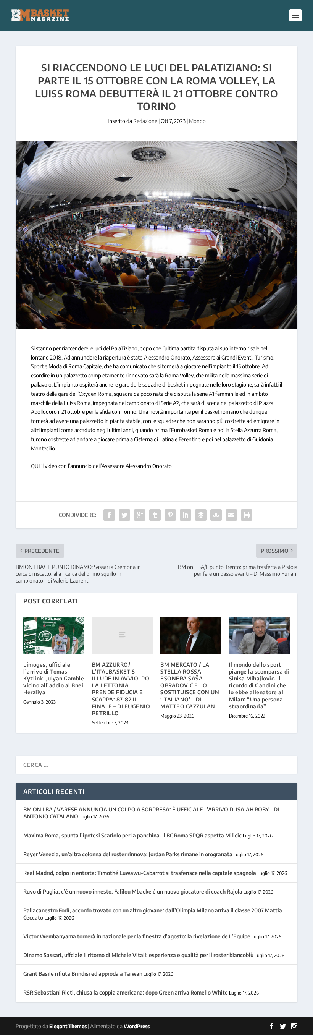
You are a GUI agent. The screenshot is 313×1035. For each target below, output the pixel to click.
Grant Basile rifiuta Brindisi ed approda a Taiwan (82, 973)
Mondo (197, 121)
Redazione (145, 121)
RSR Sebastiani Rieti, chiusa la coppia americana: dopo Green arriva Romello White (125, 992)
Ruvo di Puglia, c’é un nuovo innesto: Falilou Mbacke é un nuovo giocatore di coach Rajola (132, 891)
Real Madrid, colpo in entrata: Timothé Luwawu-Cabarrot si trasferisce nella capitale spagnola (139, 873)
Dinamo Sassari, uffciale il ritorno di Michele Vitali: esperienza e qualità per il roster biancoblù (138, 955)
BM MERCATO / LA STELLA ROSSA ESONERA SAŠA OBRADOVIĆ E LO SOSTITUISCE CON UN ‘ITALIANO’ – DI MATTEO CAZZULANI (189, 685)
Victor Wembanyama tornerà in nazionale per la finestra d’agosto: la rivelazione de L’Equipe (136, 936)
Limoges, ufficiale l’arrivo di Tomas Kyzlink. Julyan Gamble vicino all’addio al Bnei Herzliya (53, 678)
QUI (35, 466)
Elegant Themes (68, 1026)
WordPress (137, 1026)
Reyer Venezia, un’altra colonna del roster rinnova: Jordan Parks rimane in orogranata (127, 854)
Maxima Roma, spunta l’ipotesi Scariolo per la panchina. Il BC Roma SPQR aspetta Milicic (132, 835)
